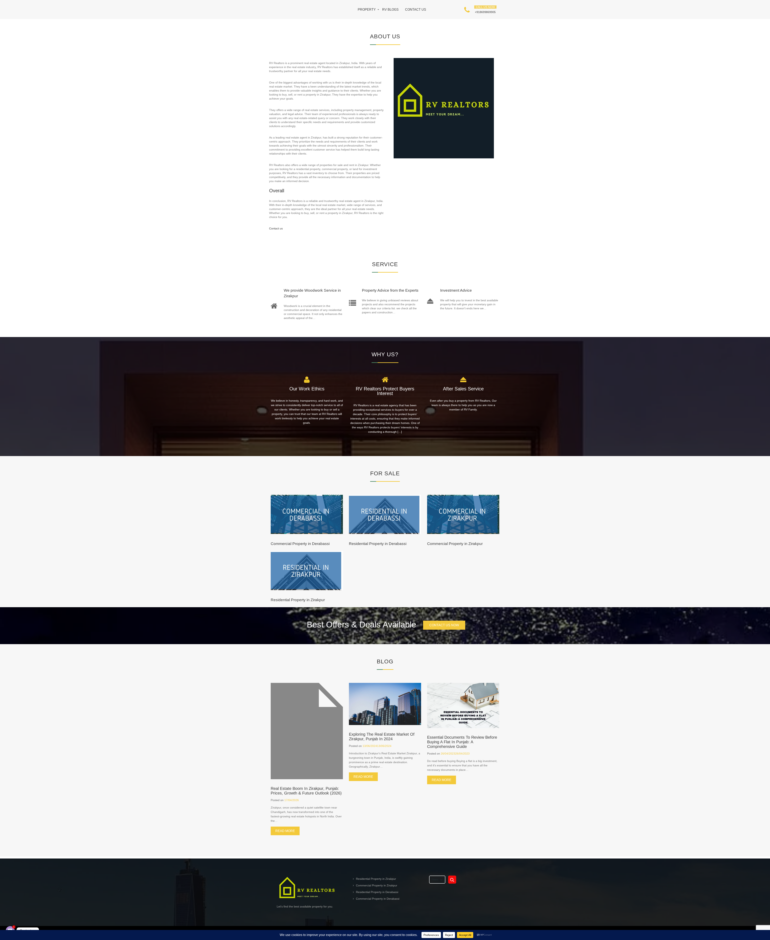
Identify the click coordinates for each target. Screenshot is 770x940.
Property (367, 9)
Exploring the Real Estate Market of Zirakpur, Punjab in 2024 (381, 736)
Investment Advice (456, 290)
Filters (435, 879)
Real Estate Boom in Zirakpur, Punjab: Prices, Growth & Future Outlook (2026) (306, 790)
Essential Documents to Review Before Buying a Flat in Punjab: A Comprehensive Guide (462, 742)
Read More (285, 831)
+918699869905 (485, 12)
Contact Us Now (444, 625)
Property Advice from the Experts (390, 290)
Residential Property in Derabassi (377, 544)
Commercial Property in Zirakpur (455, 544)
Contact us (415, 9)
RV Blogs (390, 9)
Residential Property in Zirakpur (298, 600)
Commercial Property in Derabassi (300, 544)
